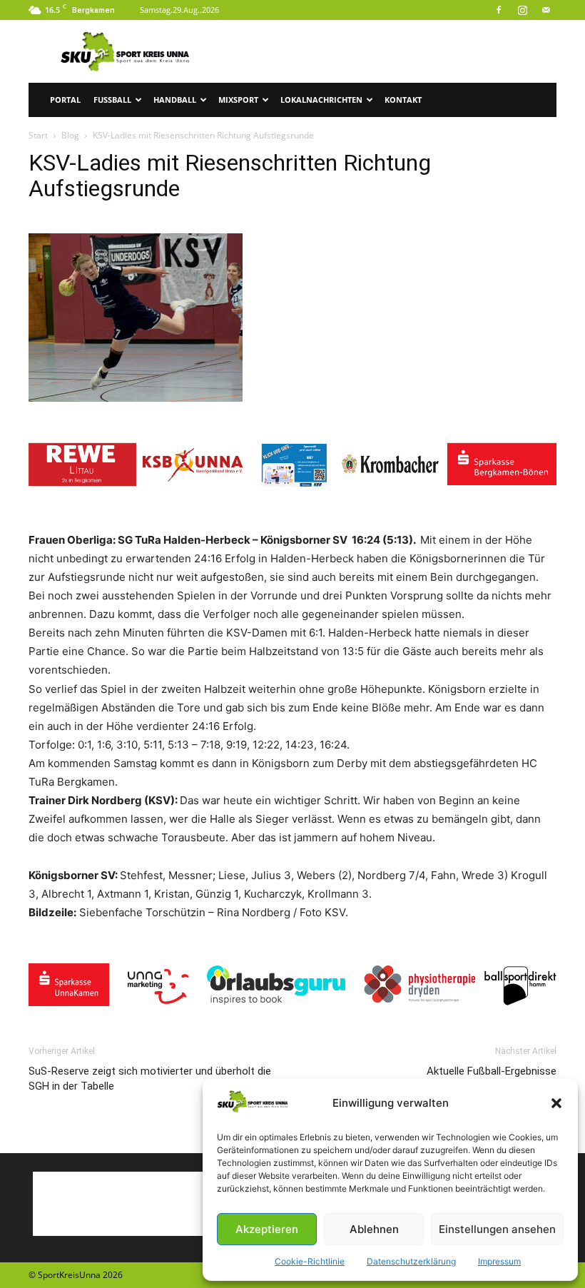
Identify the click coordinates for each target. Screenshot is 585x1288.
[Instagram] (522, 10)
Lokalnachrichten (321, 99)
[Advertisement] (389, 51)
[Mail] (545, 10)
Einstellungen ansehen (497, 1229)
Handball (174, 99)
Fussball (112, 99)
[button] (556, 1103)
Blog (70, 135)
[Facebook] (498, 10)
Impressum (499, 1261)
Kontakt (403, 99)
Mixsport (238, 99)
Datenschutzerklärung (411, 1261)
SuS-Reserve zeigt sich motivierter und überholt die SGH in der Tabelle (150, 1078)
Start (38, 135)
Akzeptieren (266, 1229)
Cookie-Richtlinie (310, 1261)
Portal (65, 99)
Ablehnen (374, 1229)
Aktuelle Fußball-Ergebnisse (491, 1071)
